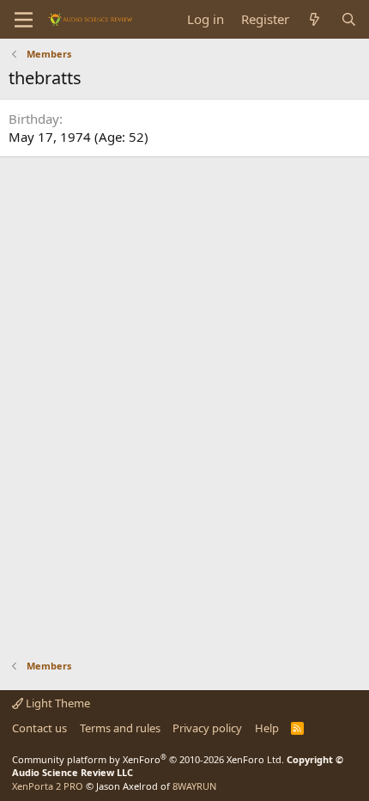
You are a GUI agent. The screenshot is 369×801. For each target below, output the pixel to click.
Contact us (39, 728)
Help (267, 728)
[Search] (349, 19)
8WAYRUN (194, 786)
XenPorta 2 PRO (47, 786)
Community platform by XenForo (148, 759)
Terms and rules (120, 728)
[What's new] (314, 19)
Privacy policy (207, 728)
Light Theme (56, 703)
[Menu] (23, 19)
